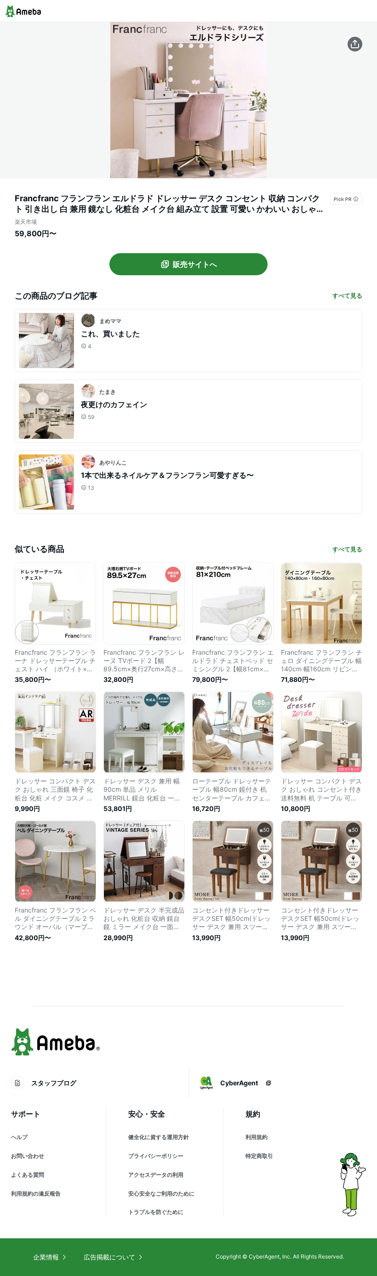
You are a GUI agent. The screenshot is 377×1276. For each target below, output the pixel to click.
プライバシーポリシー (155, 1155)
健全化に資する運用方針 (158, 1137)
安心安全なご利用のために (161, 1193)
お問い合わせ (27, 1155)
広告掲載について (109, 1257)
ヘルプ (19, 1137)
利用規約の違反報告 (36, 1193)
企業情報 (46, 1257)
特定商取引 (259, 1155)
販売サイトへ (195, 264)
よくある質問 (27, 1174)
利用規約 (257, 1137)
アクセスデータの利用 (155, 1174)
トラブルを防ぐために (155, 1211)
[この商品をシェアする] (355, 44)
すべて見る (347, 295)
